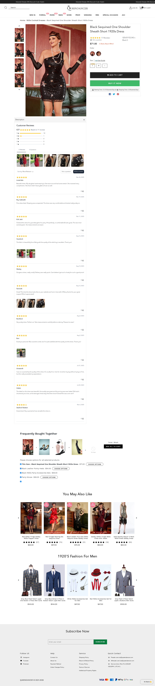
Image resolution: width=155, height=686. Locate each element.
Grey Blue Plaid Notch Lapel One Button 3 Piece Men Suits (31, 599)
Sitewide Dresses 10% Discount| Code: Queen (30, 2)
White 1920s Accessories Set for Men (77, 599)
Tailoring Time (98, 90)
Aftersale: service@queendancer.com (122, 660)
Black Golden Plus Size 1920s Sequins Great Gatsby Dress (77, 537)
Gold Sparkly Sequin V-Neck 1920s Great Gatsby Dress (124, 537)
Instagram (26, 657)
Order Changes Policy (57, 667)
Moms (52, 14)
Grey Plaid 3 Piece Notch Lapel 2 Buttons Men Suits (123, 599)
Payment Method (55, 664)
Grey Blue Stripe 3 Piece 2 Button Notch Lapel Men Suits (54, 599)
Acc (123, 15)
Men (97, 15)
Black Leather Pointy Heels (33, 468)
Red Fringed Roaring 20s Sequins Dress (54, 537)
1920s (60, 14)
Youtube (25, 660)
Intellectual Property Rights (87, 670)
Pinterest (26, 664)
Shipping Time (123, 90)
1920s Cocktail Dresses (35, 20)
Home (22, 20)
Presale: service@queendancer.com (122, 657)
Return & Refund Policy (86, 660)
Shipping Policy (84, 657)
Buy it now (114, 83)
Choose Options (94, 464)
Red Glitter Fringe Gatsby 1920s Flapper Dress (31, 537)
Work (69, 15)
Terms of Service (84, 667)
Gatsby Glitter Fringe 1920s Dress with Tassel (101, 537)
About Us (53, 660)
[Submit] (5, 6)
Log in (134, 8)
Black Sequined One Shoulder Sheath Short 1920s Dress (50, 464)
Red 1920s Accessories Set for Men (101, 599)
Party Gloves (27, 477)
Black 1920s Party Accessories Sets (36, 473)
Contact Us (53, 657)
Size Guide (101, 60)
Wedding (88, 15)
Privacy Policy (83, 664)
